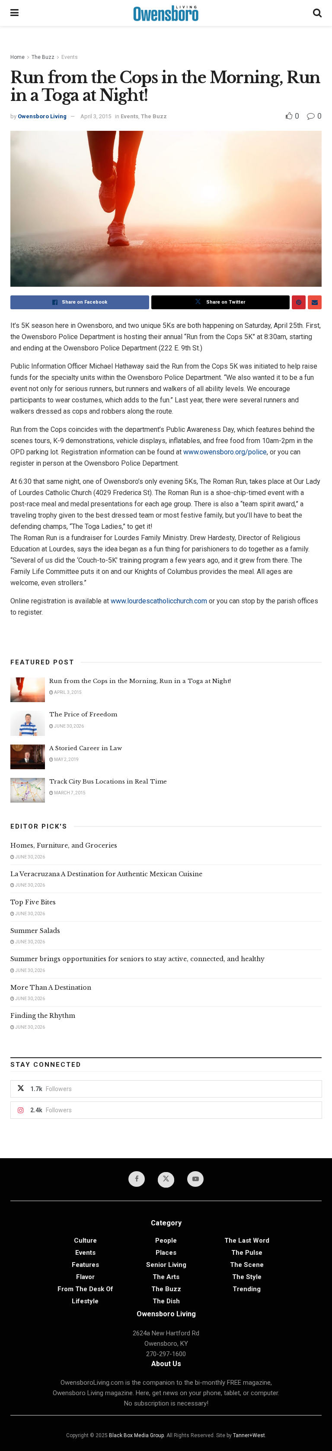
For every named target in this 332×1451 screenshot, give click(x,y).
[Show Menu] (14, 13)
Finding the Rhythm (42, 1016)
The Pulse (246, 1253)
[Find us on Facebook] (136, 1179)
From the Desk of (85, 1289)
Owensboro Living (42, 116)
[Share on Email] (315, 302)
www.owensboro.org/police (225, 452)
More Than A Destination (50, 987)
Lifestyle (85, 1301)
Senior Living (166, 1265)
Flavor (85, 1277)
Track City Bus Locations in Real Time (108, 781)
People (166, 1240)
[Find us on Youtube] (195, 1179)
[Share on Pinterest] (299, 302)
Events (69, 57)
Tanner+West (249, 1435)
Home (17, 57)
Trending (247, 1289)
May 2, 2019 (66, 759)
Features (85, 1265)
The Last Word (246, 1240)
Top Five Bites (33, 902)
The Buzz (43, 57)
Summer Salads (35, 931)
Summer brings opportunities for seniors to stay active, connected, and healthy (137, 959)
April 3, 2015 (95, 116)
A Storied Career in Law (85, 748)
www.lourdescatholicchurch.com (159, 601)
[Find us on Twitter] (166, 1180)
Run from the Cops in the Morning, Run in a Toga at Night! (140, 681)
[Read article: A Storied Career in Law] (27, 757)
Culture (85, 1240)
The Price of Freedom (83, 714)
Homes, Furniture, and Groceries (63, 845)
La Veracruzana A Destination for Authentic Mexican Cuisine (106, 874)
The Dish (166, 1301)
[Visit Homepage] (166, 13)
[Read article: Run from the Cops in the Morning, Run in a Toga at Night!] (27, 689)
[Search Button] (317, 13)
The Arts (166, 1277)
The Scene (247, 1265)
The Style (247, 1277)
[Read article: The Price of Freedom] (27, 723)
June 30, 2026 (68, 726)
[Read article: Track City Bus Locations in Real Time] (27, 790)
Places (166, 1253)
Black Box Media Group (136, 1435)
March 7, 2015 (69, 792)
